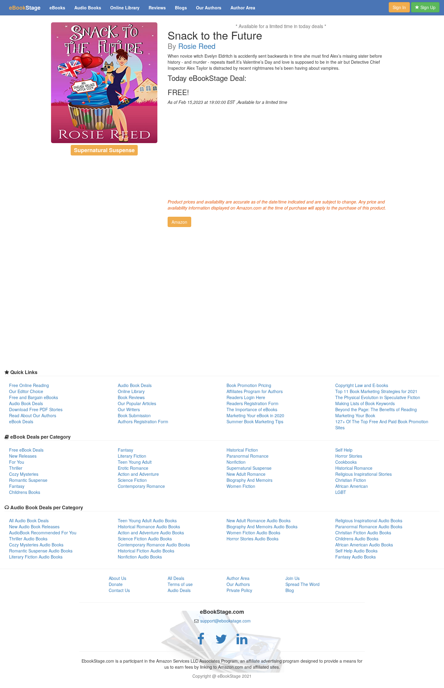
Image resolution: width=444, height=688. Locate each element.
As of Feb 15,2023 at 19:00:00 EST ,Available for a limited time (227, 102)
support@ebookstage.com (225, 621)
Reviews (157, 8)
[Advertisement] (281, 150)
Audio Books (87, 8)
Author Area (242, 8)
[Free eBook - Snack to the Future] (104, 82)
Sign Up (427, 7)
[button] (179, 222)
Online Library (125, 8)
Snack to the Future (215, 35)
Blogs (181, 8)
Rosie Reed (196, 45)
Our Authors (208, 8)
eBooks (57, 8)
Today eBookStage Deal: (207, 78)
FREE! (178, 92)
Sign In (399, 7)
